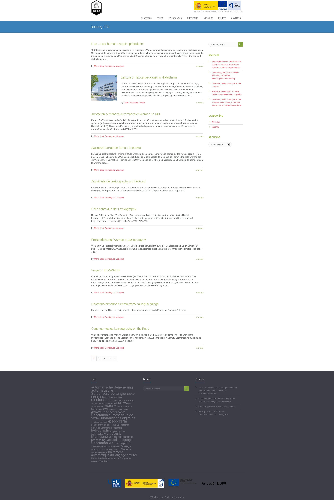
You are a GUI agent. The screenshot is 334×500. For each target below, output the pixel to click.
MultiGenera (101, 436)
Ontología (126, 446)
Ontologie (116, 446)
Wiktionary (95, 461)
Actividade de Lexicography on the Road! (118, 181)
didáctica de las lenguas (125, 400)
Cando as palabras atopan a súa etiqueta (216, 406)
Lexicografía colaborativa (103, 424)
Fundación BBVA (99, 409)
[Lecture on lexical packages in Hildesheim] (104, 88)
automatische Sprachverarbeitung (107, 392)
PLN (120, 449)
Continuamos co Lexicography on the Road (120, 328)
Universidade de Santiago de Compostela (111, 458)
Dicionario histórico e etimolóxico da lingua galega (125, 304)
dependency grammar (112, 397)
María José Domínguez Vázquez (109, 66)
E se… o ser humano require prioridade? (117, 44)
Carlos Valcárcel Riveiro (134, 102)
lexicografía (117, 421)
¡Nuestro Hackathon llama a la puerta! (116, 148)
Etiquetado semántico (125, 406)
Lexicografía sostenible (111, 428)
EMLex (121, 403)
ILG (92, 422)
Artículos (216, 122)
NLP (110, 443)
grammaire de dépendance (108, 412)
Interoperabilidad (100, 422)
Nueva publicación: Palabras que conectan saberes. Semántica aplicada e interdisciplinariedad (226, 64)
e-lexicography (111, 403)
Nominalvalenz (97, 446)
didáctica (113, 400)
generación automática (118, 409)
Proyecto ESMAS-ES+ (105, 270)
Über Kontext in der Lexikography (113, 209)
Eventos (215, 127)
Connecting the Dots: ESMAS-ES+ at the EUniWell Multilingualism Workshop (225, 75)
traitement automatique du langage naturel (114, 453)
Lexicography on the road (118, 431)
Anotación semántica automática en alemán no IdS (125, 114)
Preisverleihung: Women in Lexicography (118, 240)
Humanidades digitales (117, 418)
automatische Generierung (112, 387)
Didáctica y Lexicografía (98, 403)
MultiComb (112, 433)
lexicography (100, 430)
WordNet (103, 461)
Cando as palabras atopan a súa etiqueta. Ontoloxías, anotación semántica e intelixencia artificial (226, 102)
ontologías (95, 449)
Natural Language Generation (112, 441)
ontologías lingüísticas (108, 449)
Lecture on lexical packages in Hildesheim (149, 77)
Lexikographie (97, 434)
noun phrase (108, 446)
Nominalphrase (122, 443)
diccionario (100, 399)
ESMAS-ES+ (111, 406)
